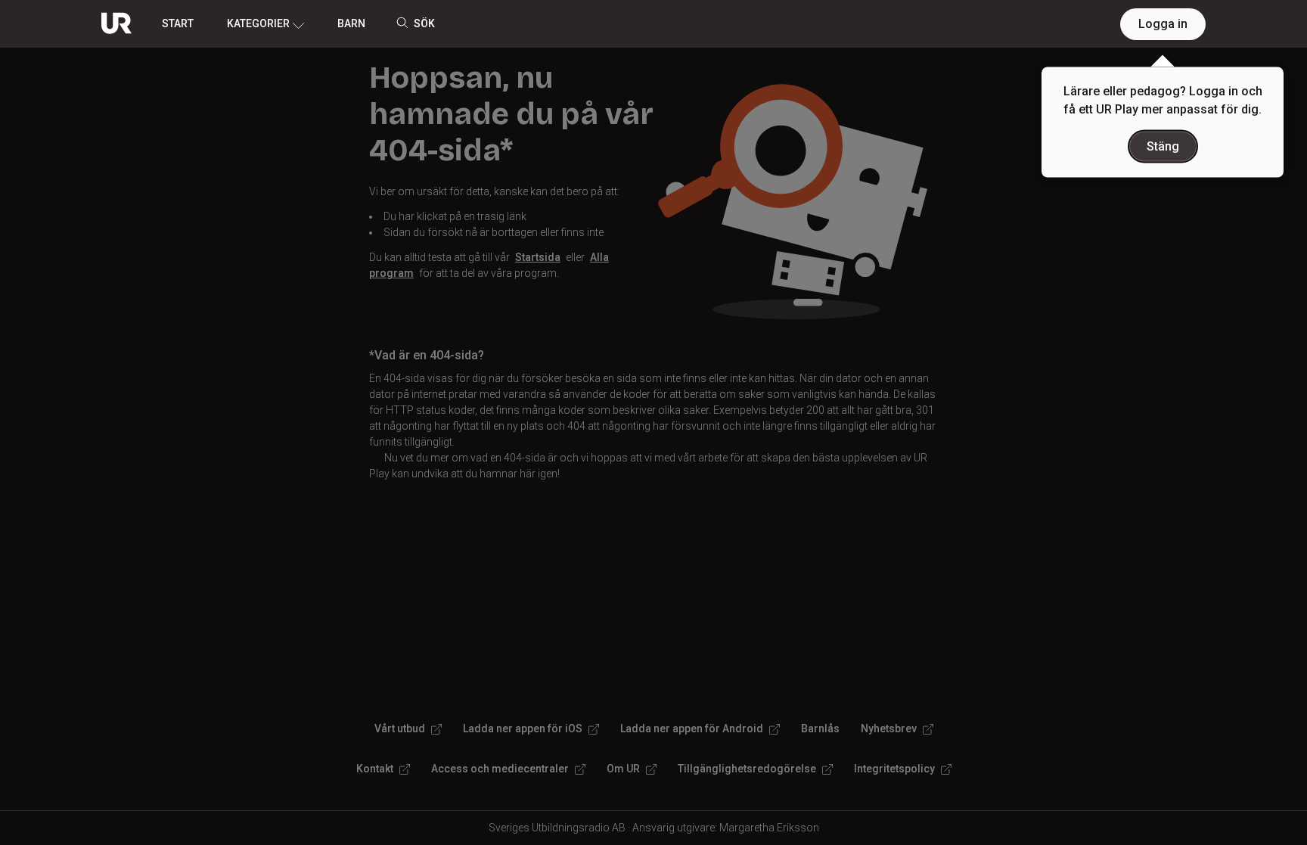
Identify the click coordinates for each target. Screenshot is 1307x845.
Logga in (1162, 24)
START (178, 23)
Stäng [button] (1163, 146)
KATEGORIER (258, 23)
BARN (351, 23)
